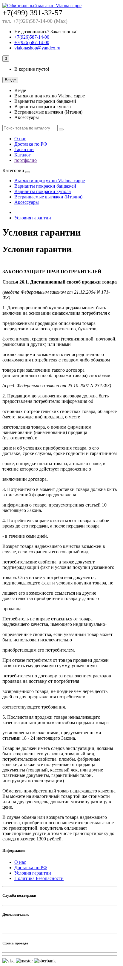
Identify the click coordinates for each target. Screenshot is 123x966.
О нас (20, 138)
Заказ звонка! (46, 31)
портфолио (25, 160)
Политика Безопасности (39, 878)
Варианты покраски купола (42, 191)
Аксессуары (26, 202)
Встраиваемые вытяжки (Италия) (48, 196)
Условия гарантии (32, 217)
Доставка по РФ (30, 144)
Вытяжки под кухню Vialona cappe (49, 180)
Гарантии (24, 149)
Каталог (22, 154)
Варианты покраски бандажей (45, 186)
